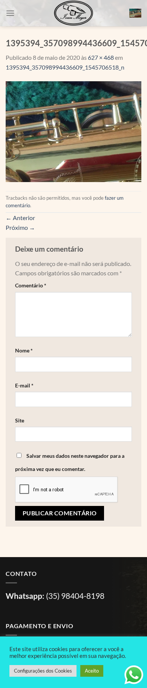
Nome (24, 350)
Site (19, 420)
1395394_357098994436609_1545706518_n (65, 67)
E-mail (24, 385)
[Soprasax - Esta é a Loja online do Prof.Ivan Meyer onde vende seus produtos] (73, 13)
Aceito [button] (92, 671)
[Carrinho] (135, 13)
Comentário (30, 285)
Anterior (20, 217)
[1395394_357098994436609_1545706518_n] (73, 130)
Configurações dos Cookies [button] (43, 671)
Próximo (20, 227)
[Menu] (10, 13)
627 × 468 (101, 57)
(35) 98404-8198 (75, 595)
